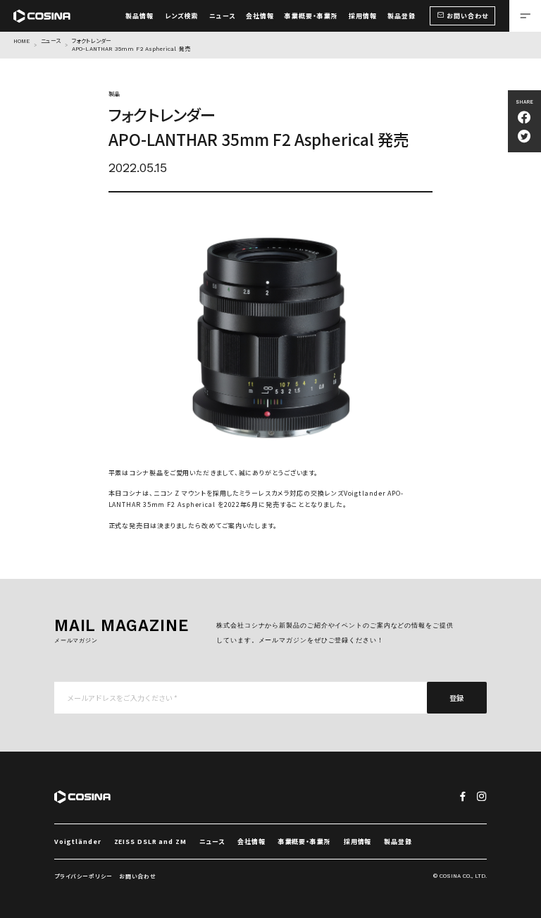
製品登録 (398, 841)
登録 (457, 697)
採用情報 (358, 841)
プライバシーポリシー (83, 876)
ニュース (51, 41)
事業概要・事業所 (304, 841)
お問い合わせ (137, 876)
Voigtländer (77, 841)
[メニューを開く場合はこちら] (525, 16)
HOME (21, 41)
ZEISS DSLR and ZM (150, 841)
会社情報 (251, 841)
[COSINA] (41, 10)
